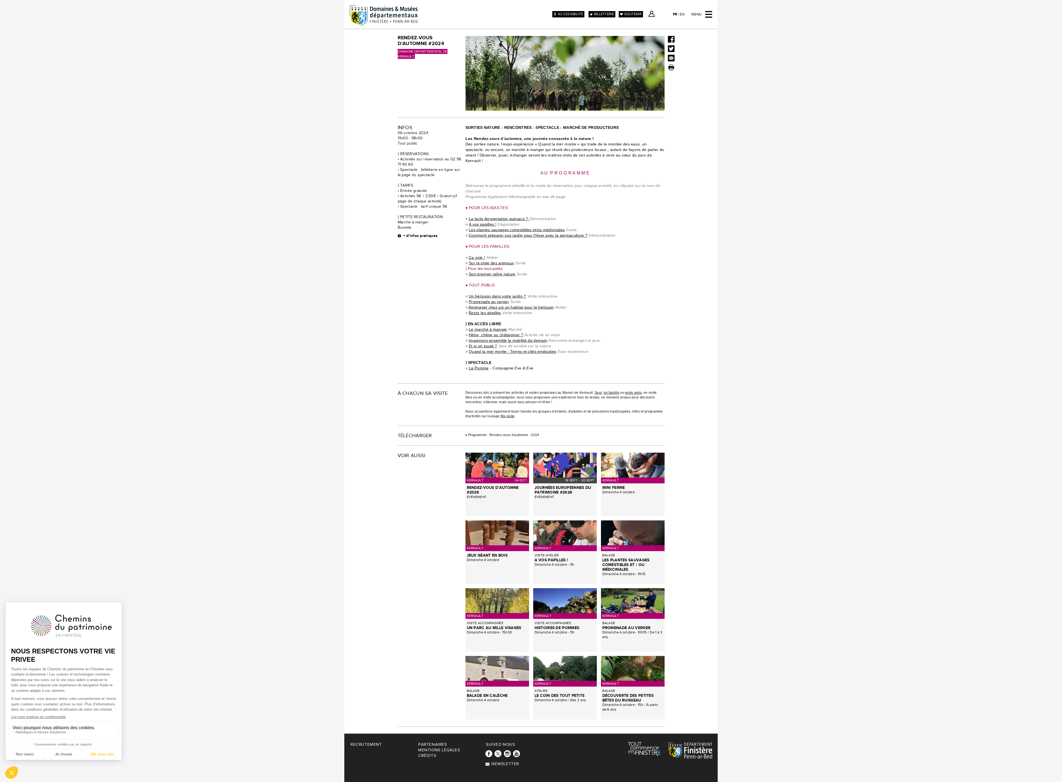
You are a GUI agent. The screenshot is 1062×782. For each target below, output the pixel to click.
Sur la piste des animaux (491, 263)
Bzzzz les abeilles (485, 313)
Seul (598, 393)
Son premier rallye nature (492, 274)
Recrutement (366, 744)
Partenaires (432, 744)
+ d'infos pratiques (420, 235)
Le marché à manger (488, 329)
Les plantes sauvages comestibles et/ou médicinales (517, 230)
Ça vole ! (477, 257)
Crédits (427, 755)
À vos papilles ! (482, 224)
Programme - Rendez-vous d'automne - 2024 (503, 435)
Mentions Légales (439, 750)
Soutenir (633, 14)
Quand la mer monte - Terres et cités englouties (512, 351)
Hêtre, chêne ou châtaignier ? (496, 335)
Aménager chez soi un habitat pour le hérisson (511, 307)
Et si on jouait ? (483, 346)
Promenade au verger (489, 301)
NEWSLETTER (505, 764)
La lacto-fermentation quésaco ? (499, 219)
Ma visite (508, 416)
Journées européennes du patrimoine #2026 (563, 490)
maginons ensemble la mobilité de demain (508, 340)
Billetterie (604, 14)
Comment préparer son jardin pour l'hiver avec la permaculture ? (528, 235)
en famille (611, 393)
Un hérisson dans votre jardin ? (497, 296)
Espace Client (652, 14)
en (682, 14)
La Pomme (478, 368)
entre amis (633, 393)
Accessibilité (570, 14)
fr (675, 14)
